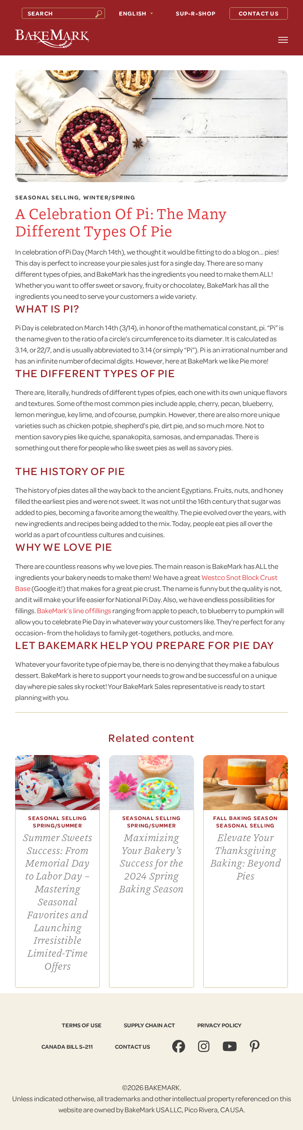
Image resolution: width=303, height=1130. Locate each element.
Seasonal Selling (47, 197)
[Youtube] (230, 1046)
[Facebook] (179, 1046)
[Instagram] (204, 1046)
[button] (283, 40)
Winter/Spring (109, 197)
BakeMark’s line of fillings (74, 610)
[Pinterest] (255, 1046)
